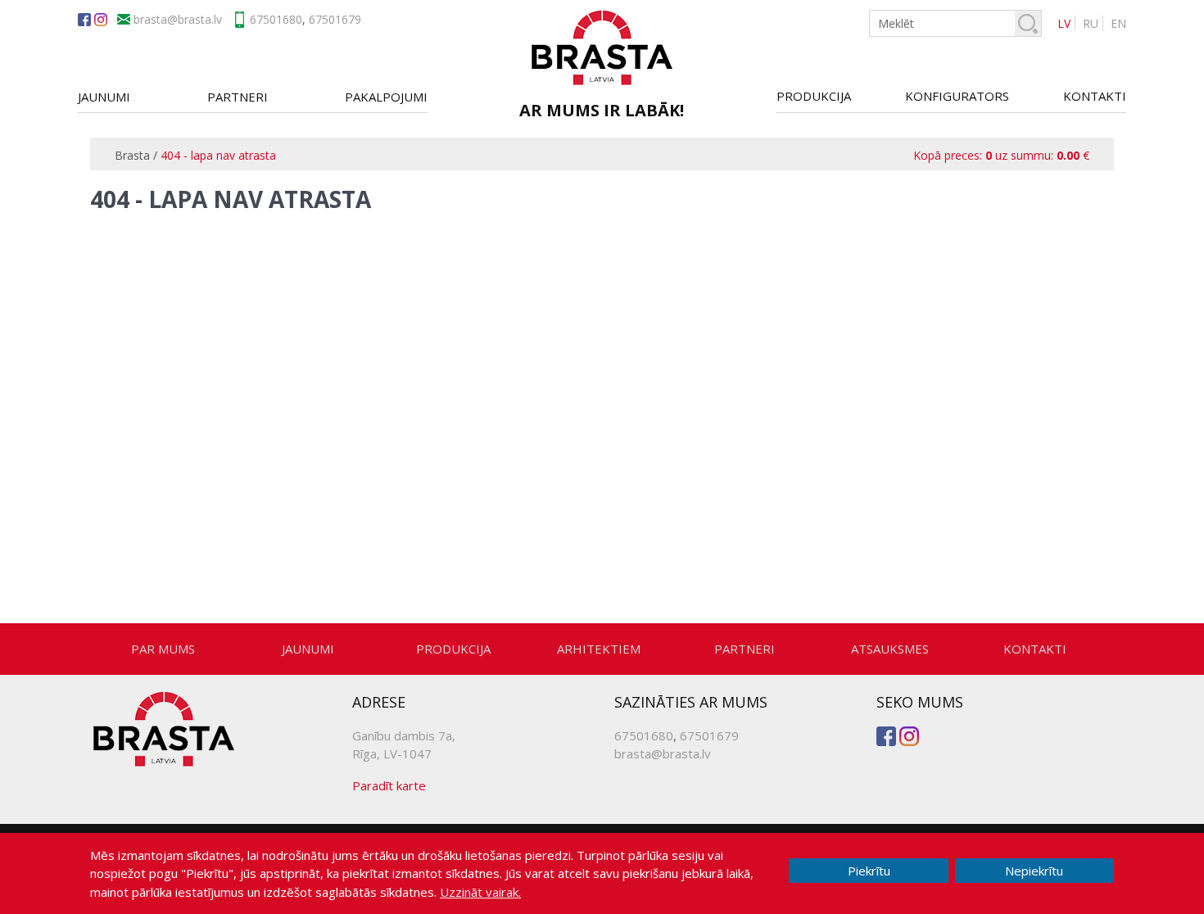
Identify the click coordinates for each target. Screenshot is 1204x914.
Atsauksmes (890, 648)
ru (1090, 23)
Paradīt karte (389, 785)
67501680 (276, 19)
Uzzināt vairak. (480, 892)
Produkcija (813, 96)
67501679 (335, 19)
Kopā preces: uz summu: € (1001, 155)
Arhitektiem (598, 648)
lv (1063, 23)
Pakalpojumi (386, 96)
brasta (194, 19)
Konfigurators (957, 96)
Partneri (237, 96)
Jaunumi (104, 96)
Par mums (163, 648)
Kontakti (1094, 96)
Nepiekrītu (1034, 870)
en (1118, 23)
